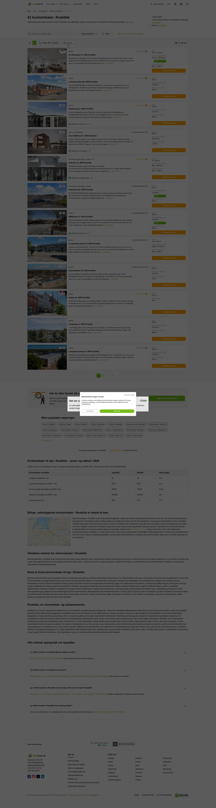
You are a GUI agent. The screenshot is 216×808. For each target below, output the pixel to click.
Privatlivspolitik (129, 395)
